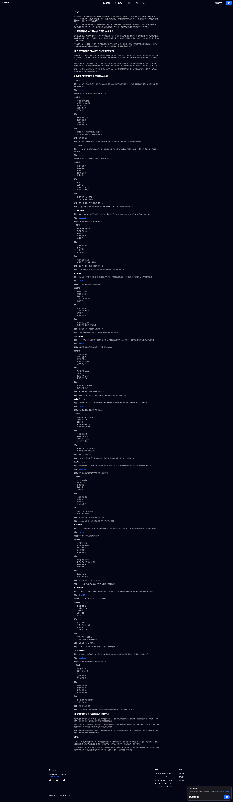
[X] (53, 780)
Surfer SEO (82, 406)
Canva (81, 281)
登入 (229, 3)
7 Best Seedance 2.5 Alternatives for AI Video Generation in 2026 (164, 780)
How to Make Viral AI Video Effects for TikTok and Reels (164, 774)
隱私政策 (181, 774)
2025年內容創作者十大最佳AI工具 (91, 75)
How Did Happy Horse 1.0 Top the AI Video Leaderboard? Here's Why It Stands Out (164, 783)
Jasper (81, 90)
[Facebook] (64, 780)
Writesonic (82, 469)
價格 (137, 3)
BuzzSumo (82, 658)
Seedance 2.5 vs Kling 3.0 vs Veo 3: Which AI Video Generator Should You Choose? (164, 777)
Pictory (81, 532)
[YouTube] (57, 780)
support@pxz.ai (54, 776)
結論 (76, 737)
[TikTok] (61, 780)
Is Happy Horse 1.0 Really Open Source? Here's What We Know (164, 787)
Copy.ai (81, 155)
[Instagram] (50, 780)
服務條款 (181, 777)
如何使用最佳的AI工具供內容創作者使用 (94, 50)
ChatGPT (82, 595)
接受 (227, 797)
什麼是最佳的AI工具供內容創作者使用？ (94, 31)
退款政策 (181, 780)
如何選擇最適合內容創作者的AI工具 (91, 714)
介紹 (76, 11)
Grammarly (82, 218)
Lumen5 (81, 344)
